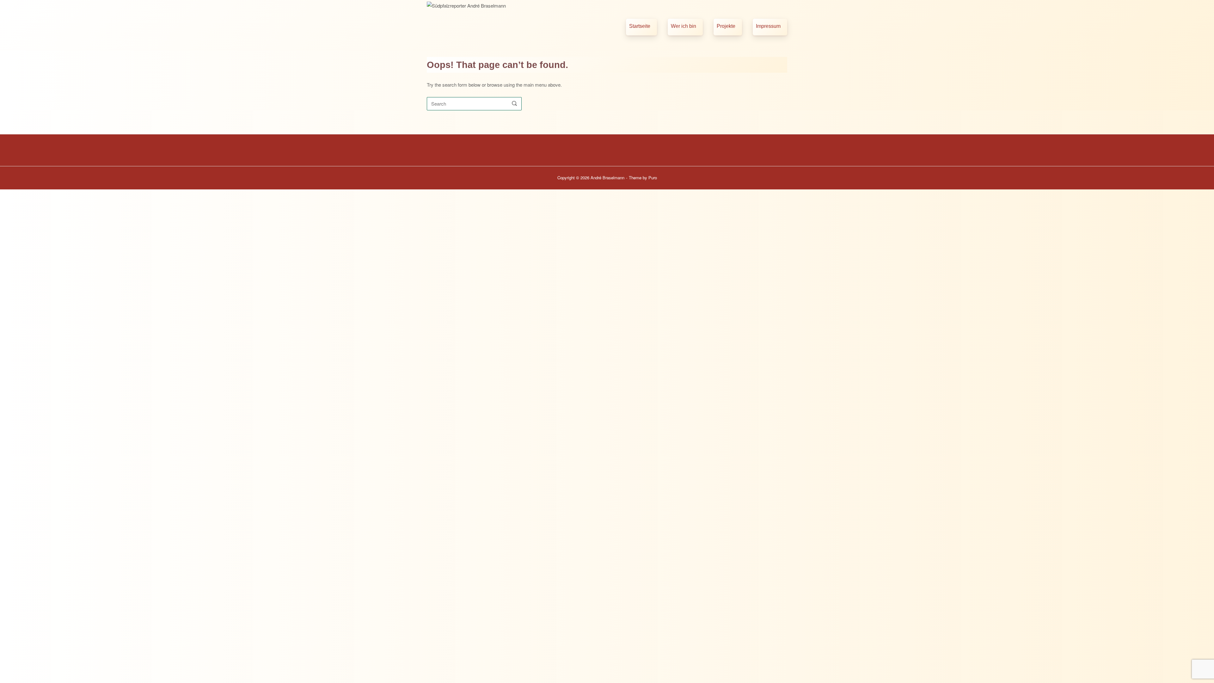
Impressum (768, 26)
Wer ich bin (683, 26)
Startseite (639, 26)
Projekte (726, 26)
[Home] (492, 24)
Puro (652, 178)
